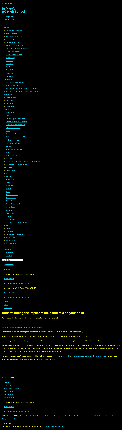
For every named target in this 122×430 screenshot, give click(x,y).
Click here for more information (54, 426)
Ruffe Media (69, 416)
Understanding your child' (61, 356)
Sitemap (108, 416)
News (6, 305)
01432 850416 (9, 279)
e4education (48, 416)
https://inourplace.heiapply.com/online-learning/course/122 (22, 327)
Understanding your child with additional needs (90, 356)
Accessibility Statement (96, 416)
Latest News (8, 308)
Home (6, 302)
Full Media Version (80, 416)
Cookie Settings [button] (11, 419)
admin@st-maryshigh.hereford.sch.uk (16, 283)
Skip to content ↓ (7, 3)
